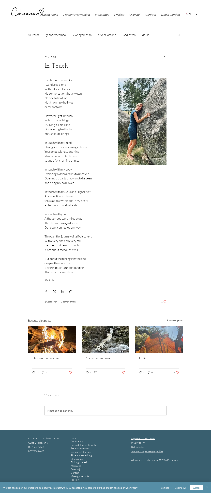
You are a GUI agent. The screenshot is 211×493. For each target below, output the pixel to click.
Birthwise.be (137, 447)
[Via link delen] (70, 291)
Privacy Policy (130, 487)
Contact (75, 472)
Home (74, 438)
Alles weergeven (175, 320)
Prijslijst (75, 479)
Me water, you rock (98, 358)
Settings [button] (165, 487)
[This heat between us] (52, 339)
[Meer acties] (164, 57)
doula (145, 35)
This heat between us (45, 358)
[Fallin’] (159, 339)
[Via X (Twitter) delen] (54, 291)
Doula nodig (77, 441)
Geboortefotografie (81, 451)
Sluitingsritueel (79, 462)
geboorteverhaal (55, 35)
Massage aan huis (80, 476)
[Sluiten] (207, 487)
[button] (178, 35)
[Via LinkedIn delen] (62, 291)
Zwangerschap (82, 35)
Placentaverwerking (81, 455)
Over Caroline (107, 35)
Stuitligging (77, 458)
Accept (196, 487)
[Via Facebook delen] (46, 291)
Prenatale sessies (80, 448)
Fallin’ (143, 358)
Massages (76, 465)
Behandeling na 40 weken (84, 445)
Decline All (180, 487)
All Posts (33, 35)
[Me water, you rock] (105, 339)
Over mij (75, 469)
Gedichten (129, 35)
